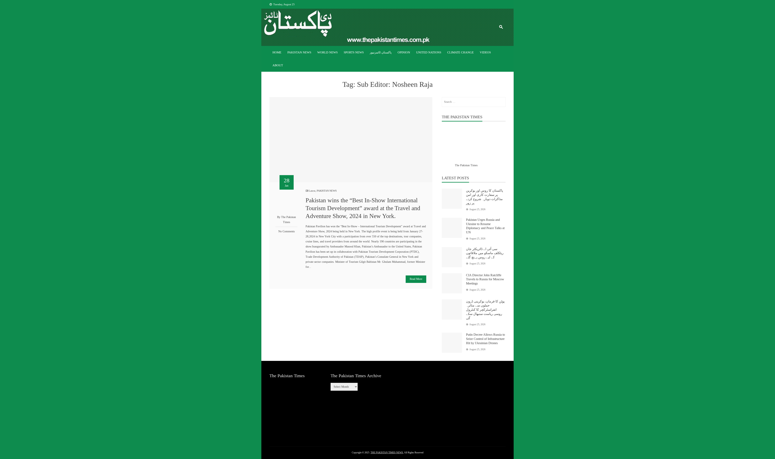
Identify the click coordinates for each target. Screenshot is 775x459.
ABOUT (277, 65)
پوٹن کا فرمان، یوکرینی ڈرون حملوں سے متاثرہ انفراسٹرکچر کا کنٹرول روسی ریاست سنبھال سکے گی (485, 310)
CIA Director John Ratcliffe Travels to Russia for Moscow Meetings (485, 279)
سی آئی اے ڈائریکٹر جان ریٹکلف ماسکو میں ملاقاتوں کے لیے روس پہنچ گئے (485, 253)
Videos (485, 52)
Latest (312, 190)
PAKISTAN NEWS (299, 52)
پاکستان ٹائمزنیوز (381, 52)
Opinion (404, 52)
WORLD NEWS (327, 52)
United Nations (428, 52)
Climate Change (460, 52)
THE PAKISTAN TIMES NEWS (387, 452)
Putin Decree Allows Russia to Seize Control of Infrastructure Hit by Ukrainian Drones (485, 339)
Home (276, 52)
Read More (416, 278)
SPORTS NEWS (354, 52)
